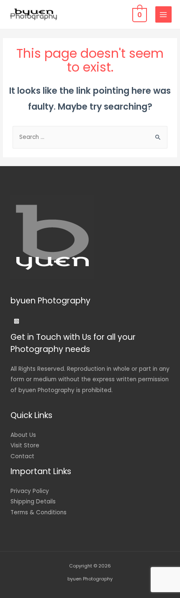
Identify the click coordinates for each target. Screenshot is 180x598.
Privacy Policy (29, 491)
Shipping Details (33, 502)
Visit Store (24, 445)
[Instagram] (16, 321)
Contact (22, 456)
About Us (23, 435)
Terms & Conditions (38, 512)
